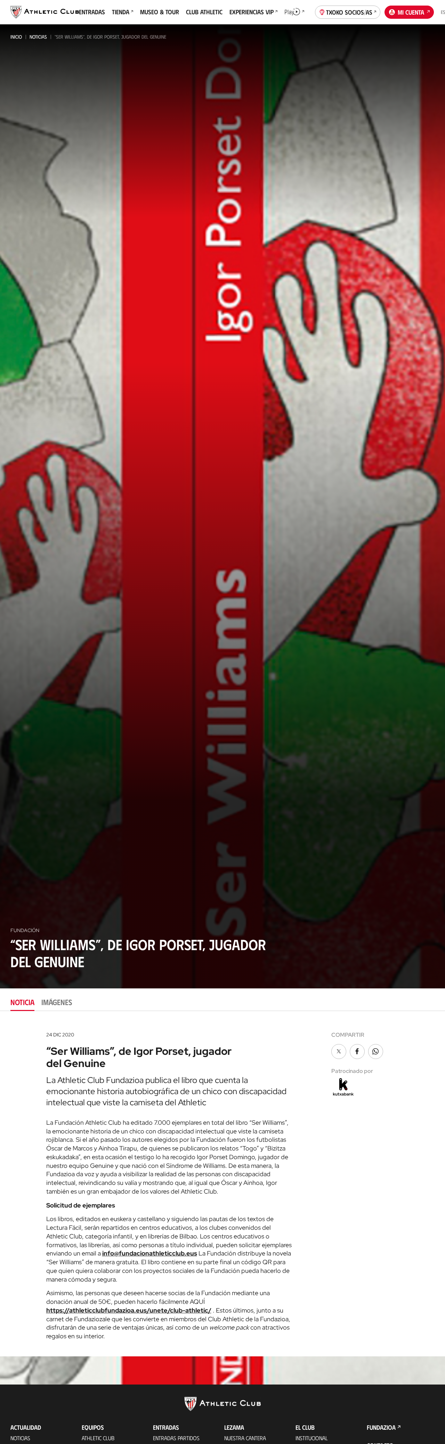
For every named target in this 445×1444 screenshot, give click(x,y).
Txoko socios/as (349, 12)
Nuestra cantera (245, 1438)
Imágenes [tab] (56, 1001)
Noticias (38, 37)
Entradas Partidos (176, 1438)
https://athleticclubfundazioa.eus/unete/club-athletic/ (128, 1310)
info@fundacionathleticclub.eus (149, 1253)
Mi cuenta (411, 12)
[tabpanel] (222, 1183)
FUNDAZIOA (381, 1427)
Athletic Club (98, 1438)
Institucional (312, 1438)
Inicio (16, 37)
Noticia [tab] (22, 1001)
